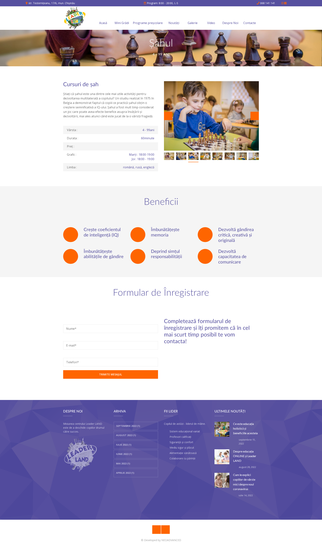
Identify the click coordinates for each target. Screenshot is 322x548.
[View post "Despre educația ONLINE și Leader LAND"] (221, 456)
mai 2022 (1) (123, 463)
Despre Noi (230, 23)
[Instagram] (156, 529)
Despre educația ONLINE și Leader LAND (244, 455)
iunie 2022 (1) (124, 454)
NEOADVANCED (171, 540)
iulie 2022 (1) (123, 444)
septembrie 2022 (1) (128, 426)
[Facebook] (165, 529)
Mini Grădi (122, 23)
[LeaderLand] (75, 18)
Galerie (193, 23)
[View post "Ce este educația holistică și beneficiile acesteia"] (221, 429)
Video (211, 23)
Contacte (249, 23)
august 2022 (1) (126, 435)
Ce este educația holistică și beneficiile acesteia (245, 428)
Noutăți (173, 23)
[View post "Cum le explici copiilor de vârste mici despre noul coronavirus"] (221, 480)
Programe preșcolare (148, 23)
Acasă (103, 23)
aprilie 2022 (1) (125, 472)
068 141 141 (267, 3)
